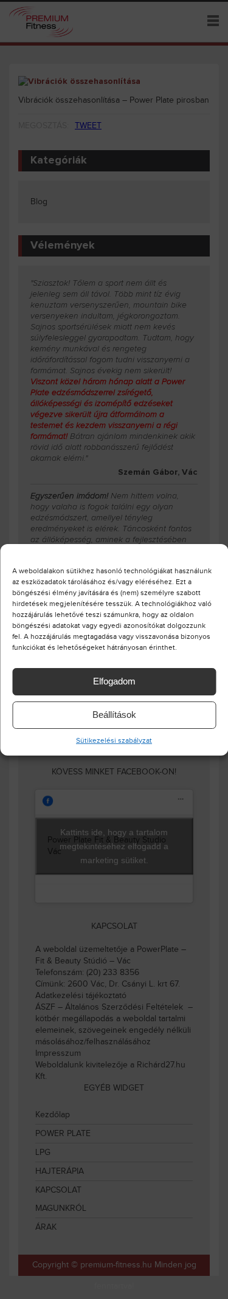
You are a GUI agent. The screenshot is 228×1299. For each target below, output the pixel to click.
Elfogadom (114, 681)
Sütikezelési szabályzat (114, 740)
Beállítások (114, 714)
